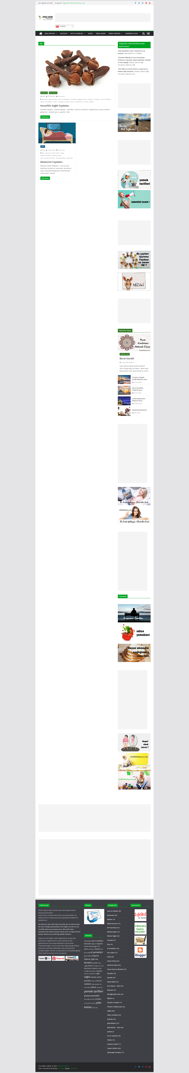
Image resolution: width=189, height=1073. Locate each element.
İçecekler (63, 33)
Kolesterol (95, 968)
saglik (98, 973)
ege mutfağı (87, 952)
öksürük (93, 1003)
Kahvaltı (110, 977)
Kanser (55, 102)
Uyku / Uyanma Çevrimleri (47, 158)
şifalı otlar (95, 1007)
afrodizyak (45, 99)
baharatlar (87, 944)
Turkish (62, 26)
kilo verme (101, 966)
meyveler (99, 971)
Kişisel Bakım (100, 33)
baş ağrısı (90, 99)
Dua (108, 944)
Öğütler (109, 998)
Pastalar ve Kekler (113, 1002)
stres (100, 984)
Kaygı (62, 153)
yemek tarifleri (93, 991)
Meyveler (110, 990)
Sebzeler (110, 1019)
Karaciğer (61, 102)
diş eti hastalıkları (106, 99)
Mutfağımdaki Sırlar (113, 994)
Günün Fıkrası (111, 961)
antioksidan (87, 941)
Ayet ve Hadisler (76, 33)
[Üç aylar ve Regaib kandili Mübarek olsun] (124, 380)
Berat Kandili (127, 358)
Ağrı (60, 99)
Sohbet (109, 1032)
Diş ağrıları (97, 99)
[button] (56, 33)
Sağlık (90, 33)
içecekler (95, 963)
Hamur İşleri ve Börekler (115, 969)
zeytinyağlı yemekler (89, 999)
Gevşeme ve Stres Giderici (52, 153)
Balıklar (109, 919)
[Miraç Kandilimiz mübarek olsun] (124, 390)
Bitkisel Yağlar (112, 936)
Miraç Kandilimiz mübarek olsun (137, 389)
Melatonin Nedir (56, 155)
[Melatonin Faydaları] (57, 133)
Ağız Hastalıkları (53, 99)
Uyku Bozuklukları (61, 158)
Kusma (72, 102)
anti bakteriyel (66, 99)
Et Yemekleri (111, 948)
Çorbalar (110, 940)
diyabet (42, 102)
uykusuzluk (70, 158)
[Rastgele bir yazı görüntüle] (148, 33)
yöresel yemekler (92, 995)
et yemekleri (96, 952)
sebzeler (93, 977)
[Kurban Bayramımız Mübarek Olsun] (124, 401)
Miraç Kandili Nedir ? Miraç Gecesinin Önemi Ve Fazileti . (71, 4)
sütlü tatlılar (87, 987)
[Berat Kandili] (134, 342)
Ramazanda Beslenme (139, 410)
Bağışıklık (93, 943)
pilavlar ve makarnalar (90, 973)
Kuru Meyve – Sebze (114, 986)
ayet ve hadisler (97, 941)
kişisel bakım (87, 968)
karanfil (67, 102)
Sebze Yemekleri (112, 1015)
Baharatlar (44, 93)
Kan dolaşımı (48, 102)
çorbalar (98, 999)
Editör (43, 96)
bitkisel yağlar (93, 946)
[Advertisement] (103, 17)
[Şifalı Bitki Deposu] (40, 33)
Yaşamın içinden (112, 1044)
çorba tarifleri (87, 1003)
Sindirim (86, 102)
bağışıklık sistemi (82, 99)
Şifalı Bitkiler (50, 33)
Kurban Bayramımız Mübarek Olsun (138, 400)
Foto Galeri (111, 953)
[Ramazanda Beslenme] (124, 411)
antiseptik (73, 99)
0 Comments (61, 96)
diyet (101, 949)
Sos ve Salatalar (112, 1036)
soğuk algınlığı (95, 984)
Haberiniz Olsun (131, 33)
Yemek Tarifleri (114, 33)
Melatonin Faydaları (45, 155)
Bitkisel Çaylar (112, 932)
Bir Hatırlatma (112, 928)
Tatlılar (109, 1040)
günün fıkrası (88, 956)
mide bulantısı (79, 102)
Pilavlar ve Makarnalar (114, 1007)
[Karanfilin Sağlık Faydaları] (76, 68)
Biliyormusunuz (112, 923)
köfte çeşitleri (92, 971)
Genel (109, 957)
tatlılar (93, 987)
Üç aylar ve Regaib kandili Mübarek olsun (139, 378)
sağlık (87, 976)
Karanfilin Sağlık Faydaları (54, 105)
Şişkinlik (91, 102)
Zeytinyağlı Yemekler (114, 1052)
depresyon (91, 949)
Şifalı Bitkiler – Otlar (114, 1027)
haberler (95, 956)
